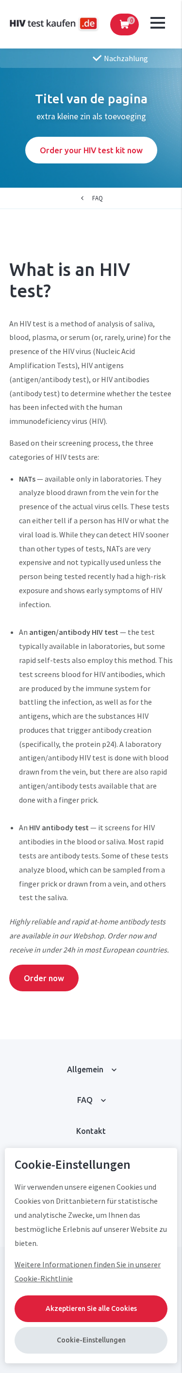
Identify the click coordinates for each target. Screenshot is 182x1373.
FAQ (97, 198)
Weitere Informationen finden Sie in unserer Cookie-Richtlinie (88, 1271)
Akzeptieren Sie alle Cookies (91, 1308)
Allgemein (85, 1069)
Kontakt (91, 1131)
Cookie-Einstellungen (91, 1340)
